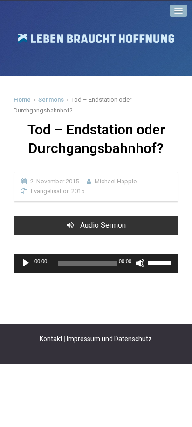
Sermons (51, 99)
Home (22, 99)
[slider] (161, 262)
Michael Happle (116, 181)
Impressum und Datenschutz (109, 339)
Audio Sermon (102, 225)
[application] (96, 263)
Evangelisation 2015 (57, 191)
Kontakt (51, 339)
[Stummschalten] (140, 263)
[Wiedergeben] (25, 263)
